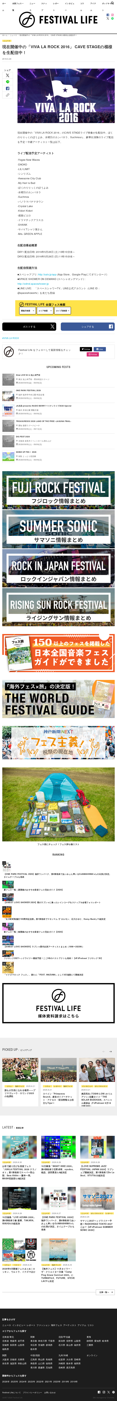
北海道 (5, 1340)
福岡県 (77, 1363)
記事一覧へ (104, 1292)
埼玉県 (33, 1344)
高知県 (49, 1367)
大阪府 (5, 1359)
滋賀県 (13, 1363)
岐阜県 (105, 1340)
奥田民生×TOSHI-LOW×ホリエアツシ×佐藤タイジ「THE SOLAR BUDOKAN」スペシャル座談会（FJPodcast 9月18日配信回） (96, 1099)
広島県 (33, 1359)
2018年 (74, 1381)
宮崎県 (77, 1359)
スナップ (44, 6)
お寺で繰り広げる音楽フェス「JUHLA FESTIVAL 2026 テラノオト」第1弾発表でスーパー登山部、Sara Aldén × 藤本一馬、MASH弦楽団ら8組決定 (19, 1172)
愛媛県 (41, 1367)
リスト (16, 1265)
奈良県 (5, 1363)
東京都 (33, 1340)
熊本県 (69, 1363)
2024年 (23, 1381)
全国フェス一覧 (18, 6)
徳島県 (49, 1363)
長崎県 (61, 1367)
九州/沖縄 (63, 1355)
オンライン (92, 1355)
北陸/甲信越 (64, 1336)
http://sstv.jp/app (47, 274)
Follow (87, 349)
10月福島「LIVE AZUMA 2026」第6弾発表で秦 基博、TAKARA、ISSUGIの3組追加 (19, 1220)
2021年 (48, 1381)
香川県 (33, 1367)
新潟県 (61, 1340)
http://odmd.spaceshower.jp (33, 283)
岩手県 (21, 1340)
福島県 (5, 1349)
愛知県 (97, 1340)
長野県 (69, 1340)
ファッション (43, 1325)
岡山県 (41, 1359)
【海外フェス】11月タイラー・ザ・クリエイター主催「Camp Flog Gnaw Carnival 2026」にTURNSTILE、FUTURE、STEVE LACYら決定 (58, 1275)
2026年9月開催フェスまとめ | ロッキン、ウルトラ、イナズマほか (18, 1270)
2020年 (57, 1381)
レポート (56, 6)
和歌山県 (22, 1363)
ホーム (4, 6)
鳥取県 (33, 1363)
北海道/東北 (8, 1336)
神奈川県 (42, 1340)
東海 (89, 1336)
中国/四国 (35, 1355)
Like (101, 349)
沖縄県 (61, 1363)
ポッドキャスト (101, 1086)
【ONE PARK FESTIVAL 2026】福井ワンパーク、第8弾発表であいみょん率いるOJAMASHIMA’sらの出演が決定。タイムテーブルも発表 (58, 1223)
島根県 (49, 1359)
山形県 (21, 1344)
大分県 (69, 1359)
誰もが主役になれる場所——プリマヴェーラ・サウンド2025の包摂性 (20, 1093)
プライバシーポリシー (32, 1392)
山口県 (41, 1363)
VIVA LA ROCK (11, 338)
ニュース (32, 6)
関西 (4, 1355)
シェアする (88, 326)
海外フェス (19, 1086)
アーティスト (69, 1325)
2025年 (14, 1381)
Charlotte (110, 1397)
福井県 (77, 1344)
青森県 (13, 1340)
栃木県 (33, 1349)
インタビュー (69, 6)
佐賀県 (61, 1359)
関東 (32, 1336)
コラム (82, 6)
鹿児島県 (70, 1367)
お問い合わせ (50, 1392)
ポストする (29, 326)
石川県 (61, 1344)
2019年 (65, 1381)
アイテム (93, 6)
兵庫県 (21, 1359)
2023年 (31, 1381)
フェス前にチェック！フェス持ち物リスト (58, 844)
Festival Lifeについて (11, 1392)
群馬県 (49, 1344)
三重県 (90, 1344)
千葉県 (51, 1340)
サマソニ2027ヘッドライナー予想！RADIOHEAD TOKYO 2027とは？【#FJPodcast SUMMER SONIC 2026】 (96, 1225)
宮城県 (5, 1344)
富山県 (69, 1344)
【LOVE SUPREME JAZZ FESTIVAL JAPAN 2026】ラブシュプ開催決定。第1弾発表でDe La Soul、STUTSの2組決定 (97, 1171)
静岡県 (90, 1340)
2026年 (6, 1381)
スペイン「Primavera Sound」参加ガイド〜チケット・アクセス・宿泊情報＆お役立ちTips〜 (58, 1098)
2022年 (40, 1381)
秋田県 (13, 1344)
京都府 (13, 1359)
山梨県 (77, 1340)
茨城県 (41, 1344)
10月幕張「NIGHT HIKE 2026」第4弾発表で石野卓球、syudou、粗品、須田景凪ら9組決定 (58, 1169)
